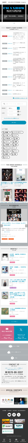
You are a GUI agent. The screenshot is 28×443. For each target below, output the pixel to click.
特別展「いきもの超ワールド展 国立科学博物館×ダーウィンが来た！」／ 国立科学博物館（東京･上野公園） (18, 295)
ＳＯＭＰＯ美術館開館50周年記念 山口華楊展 (18, 309)
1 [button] (14, 24)
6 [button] (16, 244)
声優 (15, 154)
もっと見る (14, 321)
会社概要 (4, 410)
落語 (16, 144)
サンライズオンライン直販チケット (11, 118)
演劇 (16, 141)
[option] (14, 13)
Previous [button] (1, 225)
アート (15, 151)
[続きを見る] (7, 231)
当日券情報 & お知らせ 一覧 (20, 98)
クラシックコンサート (10, 147)
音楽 (17, 138)
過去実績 (15, 410)
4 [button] (13, 244)
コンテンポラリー (18, 132)
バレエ (15, 135)
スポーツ (7, 141)
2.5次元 (7, 151)
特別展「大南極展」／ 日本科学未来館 (18, 267)
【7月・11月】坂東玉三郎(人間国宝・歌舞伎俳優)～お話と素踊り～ (18, 280)
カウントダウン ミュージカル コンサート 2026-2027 (14, 224)
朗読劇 (6, 132)
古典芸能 (7, 144)
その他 (6, 135)
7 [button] (17, 244)
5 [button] (14, 244)
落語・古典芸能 (13, 287)
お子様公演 (7, 138)
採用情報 (9, 410)
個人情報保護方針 (21, 410)
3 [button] (11, 244)
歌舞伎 (6, 154)
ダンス (6, 157)
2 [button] (15, 24)
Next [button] (26, 225)
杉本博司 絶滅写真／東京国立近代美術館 (18, 255)
